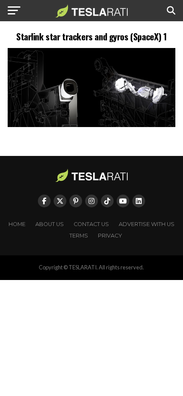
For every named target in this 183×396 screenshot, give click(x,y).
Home (17, 224)
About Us (49, 224)
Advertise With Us (146, 224)
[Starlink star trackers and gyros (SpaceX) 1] (91, 125)
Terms (78, 235)
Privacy (110, 235)
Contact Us (91, 224)
